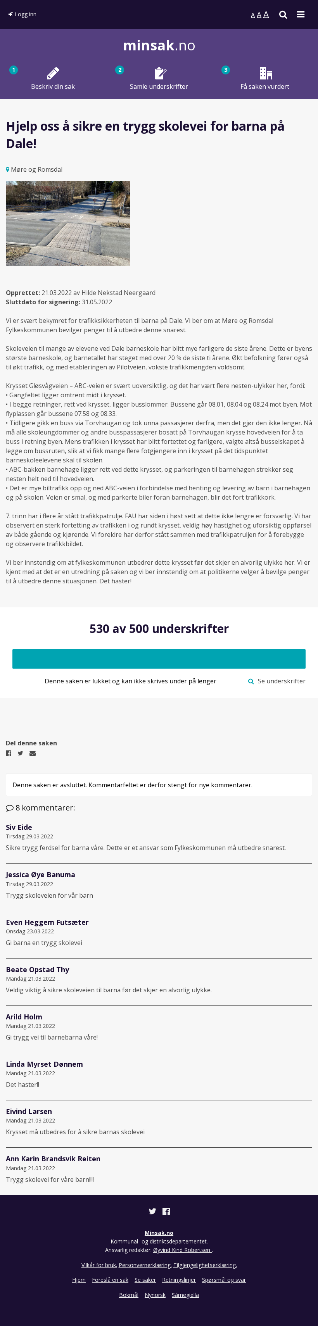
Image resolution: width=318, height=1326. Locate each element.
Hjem (79, 1279)
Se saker (145, 1279)
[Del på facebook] (166, 1212)
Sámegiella (185, 1294)
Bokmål (128, 1294)
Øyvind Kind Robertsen (182, 1250)
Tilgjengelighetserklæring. (205, 1265)
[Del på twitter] (153, 1212)
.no (159, 45)
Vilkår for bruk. (99, 1265)
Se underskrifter (281, 681)
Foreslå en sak (110, 1279)
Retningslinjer (179, 1279)
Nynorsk (155, 1294)
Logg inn (24, 14)
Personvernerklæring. (145, 1265)
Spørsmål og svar (224, 1279)
